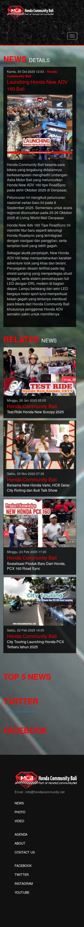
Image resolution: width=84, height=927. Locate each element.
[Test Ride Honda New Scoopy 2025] (40, 371)
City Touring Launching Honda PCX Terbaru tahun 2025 (35, 644)
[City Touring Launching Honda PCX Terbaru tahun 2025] (40, 601)
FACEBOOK (23, 865)
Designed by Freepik (29, 899)
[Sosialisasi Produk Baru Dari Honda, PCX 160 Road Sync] (40, 522)
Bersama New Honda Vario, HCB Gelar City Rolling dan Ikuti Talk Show (38, 487)
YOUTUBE (22, 892)
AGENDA (21, 834)
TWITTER (22, 874)
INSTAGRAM (24, 883)
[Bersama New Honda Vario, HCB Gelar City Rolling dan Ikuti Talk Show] (40, 444)
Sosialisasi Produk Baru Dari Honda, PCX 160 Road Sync (36, 566)
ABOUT (20, 843)
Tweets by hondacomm (19, 711)
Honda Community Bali (32, 406)
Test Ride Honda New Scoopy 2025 (35, 411)
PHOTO (20, 812)
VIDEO (19, 821)
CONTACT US (25, 852)
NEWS (19, 803)
